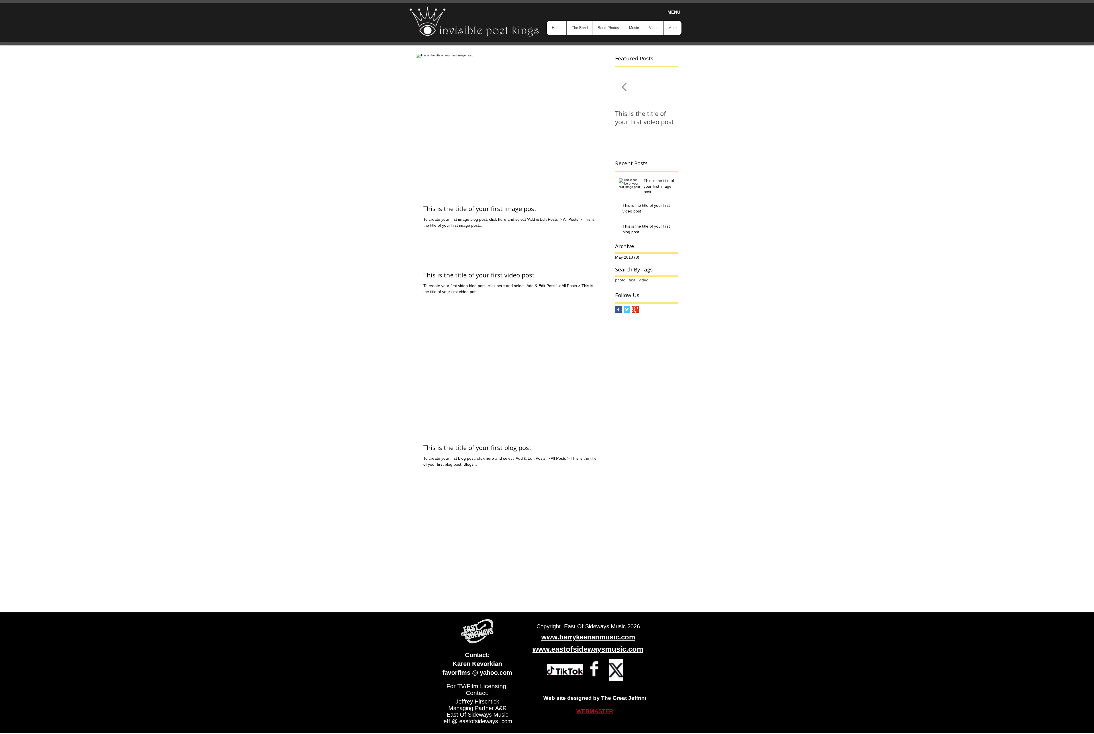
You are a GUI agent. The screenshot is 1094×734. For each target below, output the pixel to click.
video (643, 280)
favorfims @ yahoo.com (477, 672)
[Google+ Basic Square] (635, 309)
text (632, 280)
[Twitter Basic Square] (627, 309)
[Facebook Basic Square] (618, 309)
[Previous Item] (624, 87)
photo (620, 280)
